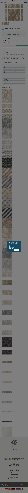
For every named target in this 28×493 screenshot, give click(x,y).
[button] (9, 245)
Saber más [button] (14, 244)
